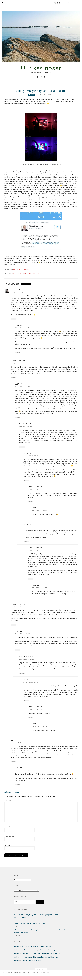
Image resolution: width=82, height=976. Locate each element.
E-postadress (9, 836)
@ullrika (42, 969)
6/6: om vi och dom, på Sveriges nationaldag (38, 946)
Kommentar (9, 800)
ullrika (18, 325)
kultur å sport (24, 269)
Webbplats (8, 845)
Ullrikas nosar (41, 68)
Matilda (16, 950)
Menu (6, 3)
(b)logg (31, 94)
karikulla (15, 290)
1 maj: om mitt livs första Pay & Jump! (30, 924)
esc (14, 273)
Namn (7, 827)
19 (51, 94)
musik (29, 273)
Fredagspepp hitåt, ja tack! (31, 960)
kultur (24, 273)
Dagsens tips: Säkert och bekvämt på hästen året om (41, 953)
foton (19, 273)
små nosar (36, 273)
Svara (13, 319)
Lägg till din (26, 284)
